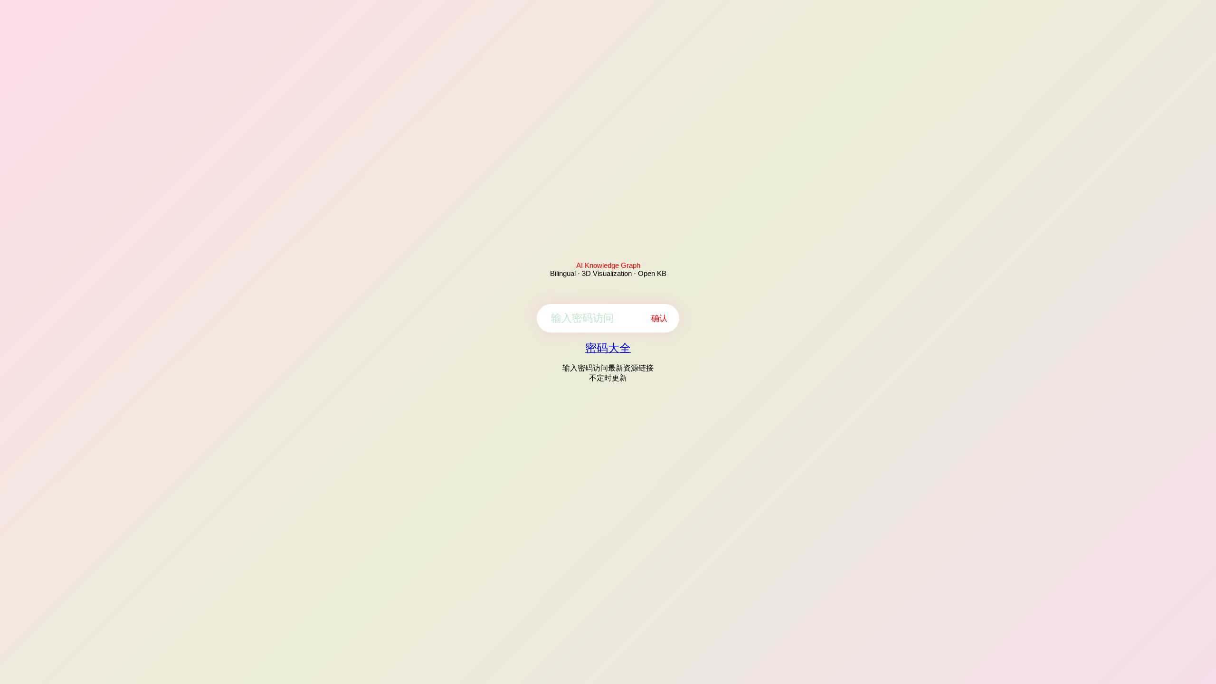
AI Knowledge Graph (608, 265)
